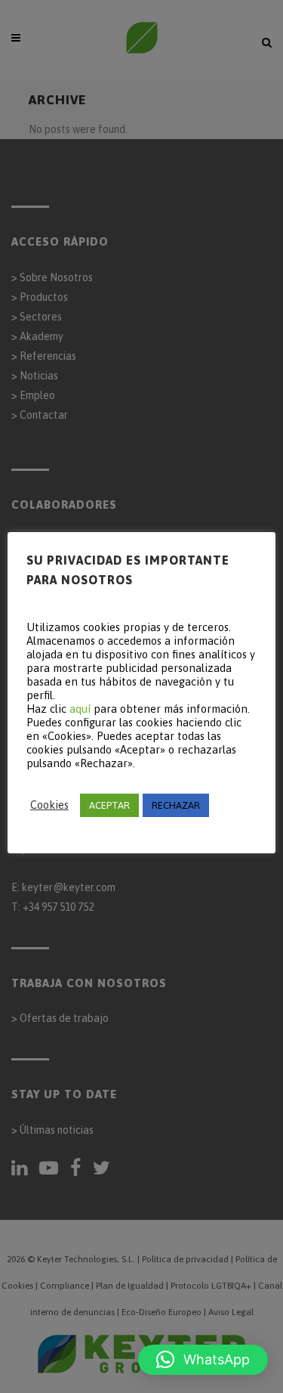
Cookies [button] (49, 804)
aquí (80, 708)
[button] (203, 1360)
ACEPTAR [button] (109, 805)
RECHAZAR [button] (176, 805)
